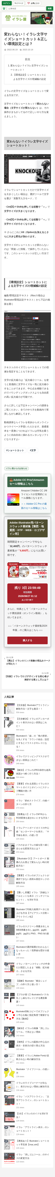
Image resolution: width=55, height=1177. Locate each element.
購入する (27, 640)
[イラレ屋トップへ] (27, 18)
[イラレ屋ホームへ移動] (4, 8)
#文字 (33, 450)
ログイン (6, 3)
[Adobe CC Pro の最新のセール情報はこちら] (13, 500)
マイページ (19, 3)
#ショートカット (15, 450)
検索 (50, 8)
